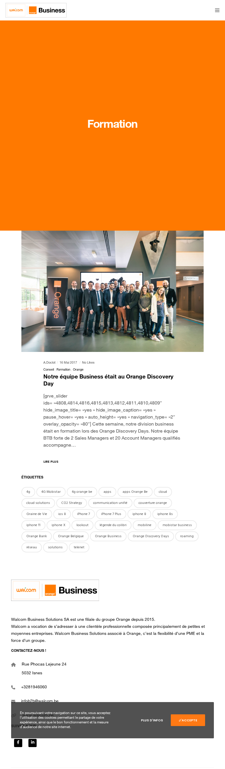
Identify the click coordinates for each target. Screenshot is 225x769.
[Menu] (215, 10)
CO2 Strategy (71, 503)
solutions (55, 547)
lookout (82, 525)
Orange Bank (36, 536)
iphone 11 (33, 525)
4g (28, 492)
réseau (31, 547)
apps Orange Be (135, 492)
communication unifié (110, 503)
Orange (78, 369)
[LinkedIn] (32, 743)
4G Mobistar (51, 492)
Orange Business (108, 536)
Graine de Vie (36, 514)
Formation (63, 369)
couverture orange (153, 503)
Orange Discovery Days (151, 536)
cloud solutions (38, 503)
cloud (163, 492)
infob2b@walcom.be (40, 701)
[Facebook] (18, 743)
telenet (79, 547)
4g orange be (82, 492)
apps (107, 492)
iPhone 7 (83, 514)
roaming (187, 536)
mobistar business (177, 525)
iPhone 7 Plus (111, 514)
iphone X (58, 525)
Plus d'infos (152, 720)
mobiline (144, 525)
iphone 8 (139, 514)
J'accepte (188, 720)
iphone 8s (165, 514)
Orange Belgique (71, 536)
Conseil (48, 369)
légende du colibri (113, 525)
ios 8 (62, 514)
